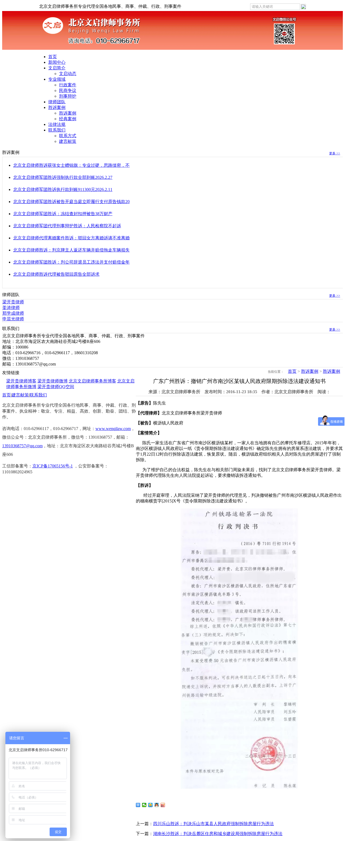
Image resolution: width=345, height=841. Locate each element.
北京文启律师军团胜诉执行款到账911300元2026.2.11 (62, 189)
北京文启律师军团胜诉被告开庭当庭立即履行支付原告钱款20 (71, 201)
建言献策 (67, 141)
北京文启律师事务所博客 (92, 381)
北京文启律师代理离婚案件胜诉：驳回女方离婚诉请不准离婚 (71, 238)
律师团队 (56, 102)
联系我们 (56, 130)
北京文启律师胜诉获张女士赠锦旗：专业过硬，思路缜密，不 (71, 165)
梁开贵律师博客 (21, 381)
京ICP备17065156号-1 (52, 466)
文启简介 (56, 68)
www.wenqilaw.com (113, 428)
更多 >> (334, 153)
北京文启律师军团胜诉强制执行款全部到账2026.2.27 (62, 177)
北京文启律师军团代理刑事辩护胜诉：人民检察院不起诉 (67, 225)
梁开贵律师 (13, 302)
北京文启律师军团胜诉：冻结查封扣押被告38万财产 (62, 213)
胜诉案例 (56, 107)
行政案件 (67, 85)
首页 (52, 56)
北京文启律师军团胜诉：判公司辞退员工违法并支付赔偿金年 (71, 262)
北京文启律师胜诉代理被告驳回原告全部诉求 (56, 274)
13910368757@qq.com (22, 445)
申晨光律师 (13, 319)
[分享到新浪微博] (163, 805)
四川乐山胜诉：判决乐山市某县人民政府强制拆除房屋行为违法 (213, 823)
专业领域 (56, 79)
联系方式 (67, 135)
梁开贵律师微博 (52, 381)
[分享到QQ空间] (150, 805)
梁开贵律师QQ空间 (55, 386)
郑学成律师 (13, 313)
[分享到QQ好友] (156, 805)
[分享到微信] (144, 805)
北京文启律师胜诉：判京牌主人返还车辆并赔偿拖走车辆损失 (71, 250)
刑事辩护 (67, 96)
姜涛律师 (11, 307)
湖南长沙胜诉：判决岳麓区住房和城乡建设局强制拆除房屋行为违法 (217, 833)
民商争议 (67, 90)
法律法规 (56, 124)
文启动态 (67, 73)
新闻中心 (56, 62)
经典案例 (67, 118)
